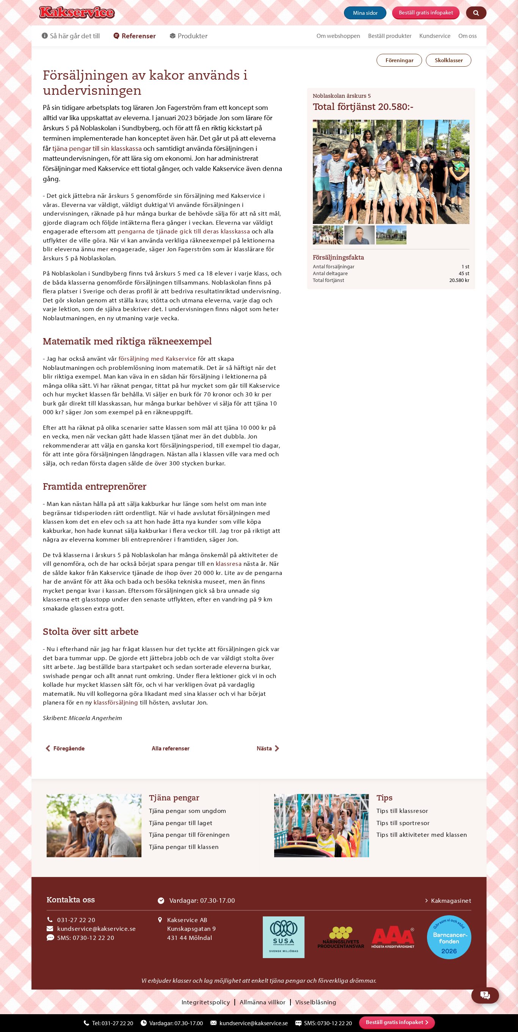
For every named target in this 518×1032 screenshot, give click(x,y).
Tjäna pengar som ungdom (187, 810)
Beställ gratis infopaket (426, 12)
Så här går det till (75, 35)
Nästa (264, 748)
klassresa (229, 563)
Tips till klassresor (402, 810)
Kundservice (435, 35)
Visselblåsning (315, 1002)
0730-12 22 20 (94, 937)
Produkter (192, 35)
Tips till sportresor (403, 823)
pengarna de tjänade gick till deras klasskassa (183, 231)
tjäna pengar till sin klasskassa (97, 148)
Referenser (139, 35)
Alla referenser (171, 748)
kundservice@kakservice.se (96, 928)
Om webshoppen (338, 35)
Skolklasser (449, 60)
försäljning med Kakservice (157, 358)
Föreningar (399, 60)
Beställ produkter (389, 35)
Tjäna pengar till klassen (184, 846)
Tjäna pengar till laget (181, 823)
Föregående (69, 748)
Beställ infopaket (394, 1022)
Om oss (467, 35)
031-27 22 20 (76, 920)
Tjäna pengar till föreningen (189, 834)
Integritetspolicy (206, 1002)
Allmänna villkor (263, 1002)
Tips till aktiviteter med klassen (422, 834)
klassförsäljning (116, 702)
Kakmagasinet (451, 900)
